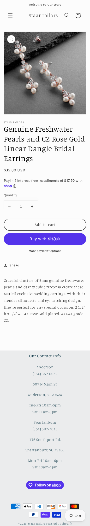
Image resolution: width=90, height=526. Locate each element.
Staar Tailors (36, 523)
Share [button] (14, 265)
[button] (10, 15)
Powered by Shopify (59, 523)
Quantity (10, 195)
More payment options (45, 251)
